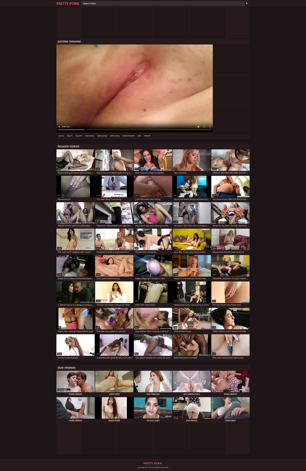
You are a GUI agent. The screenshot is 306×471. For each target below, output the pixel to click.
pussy (61, 135)
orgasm (78, 135)
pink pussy (115, 135)
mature (147, 135)
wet (139, 135)
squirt (69, 135)
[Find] (247, 3)
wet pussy (89, 135)
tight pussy (102, 135)
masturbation (129, 135)
